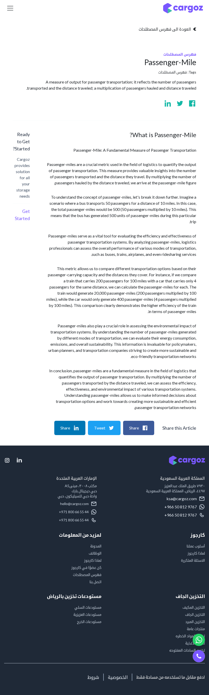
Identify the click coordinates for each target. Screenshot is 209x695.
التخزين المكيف (193, 607)
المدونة (95, 546)
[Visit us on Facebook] (192, 103)
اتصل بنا (95, 582)
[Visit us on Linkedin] (168, 103)
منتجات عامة (196, 629)
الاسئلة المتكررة (193, 560)
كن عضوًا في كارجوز (86, 567)
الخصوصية (118, 677)
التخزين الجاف (195, 614)
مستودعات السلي (87, 607)
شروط (93, 677)
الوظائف (95, 553)
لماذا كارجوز (196, 553)
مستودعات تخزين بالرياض (74, 596)
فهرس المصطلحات (172, 72)
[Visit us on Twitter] (180, 103)
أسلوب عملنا (196, 546)
